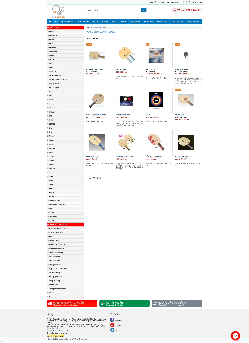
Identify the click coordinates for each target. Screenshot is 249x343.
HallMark (52, 100)
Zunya (51, 212)
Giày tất (114, 22)
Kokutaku (52, 112)
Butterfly (52, 48)
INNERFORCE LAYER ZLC (126, 157)
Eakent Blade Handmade (58, 80)
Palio (51, 144)
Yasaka (52, 184)
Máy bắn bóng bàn (56, 232)
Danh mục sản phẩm (58, 224)
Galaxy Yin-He (54, 84)
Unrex (51, 208)
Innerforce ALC (92, 157)
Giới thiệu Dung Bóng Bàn (159, 2)
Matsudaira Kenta (123, 115)
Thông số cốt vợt (177, 22)
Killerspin (52, 108)
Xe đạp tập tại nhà (55, 277)
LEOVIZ (52, 124)
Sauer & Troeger (55, 273)
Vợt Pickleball (54, 285)
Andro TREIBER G (182, 157)
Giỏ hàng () (175, 2)
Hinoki (51, 164)
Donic (51, 68)
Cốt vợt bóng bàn (83, 22)
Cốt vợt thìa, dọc (55, 265)
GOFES (51, 120)
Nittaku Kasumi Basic (94, 69)
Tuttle (51, 176)
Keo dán (95, 22)
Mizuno (51, 136)
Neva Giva (53, 297)
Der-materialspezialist (57, 204)
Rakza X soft (151, 69)
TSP (50, 172)
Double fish (53, 72)
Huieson (52, 168)
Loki (50, 132)
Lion (50, 128)
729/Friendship (54, 200)
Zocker (51, 221)
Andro (51, 39)
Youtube (118, 325)
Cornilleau (53, 52)
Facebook (118, 320)
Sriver (148, 115)
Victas (51, 196)
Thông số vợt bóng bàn (57, 289)
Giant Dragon (54, 88)
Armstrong (53, 35)
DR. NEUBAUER (55, 76)
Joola (51, 104)
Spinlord (52, 148)
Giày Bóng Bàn (54, 257)
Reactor (52, 188)
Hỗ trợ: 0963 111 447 (189, 9)
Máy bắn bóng (148, 22)
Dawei (51, 60)
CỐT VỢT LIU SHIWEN (155, 157)
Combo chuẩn (54, 241)
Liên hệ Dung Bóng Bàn (193, 2)
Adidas (51, 31)
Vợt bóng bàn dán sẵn (57, 245)
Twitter (117, 330)
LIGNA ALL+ (180, 115)
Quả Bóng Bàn (54, 261)
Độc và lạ (52, 236)
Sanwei (51, 156)
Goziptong (53, 217)
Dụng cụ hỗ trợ (54, 281)
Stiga (51, 152)
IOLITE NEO (121, 69)
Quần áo (105, 22)
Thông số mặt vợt (193, 22)
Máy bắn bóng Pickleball (58, 269)
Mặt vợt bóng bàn (67, 22)
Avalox (51, 44)
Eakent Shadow (181, 69)
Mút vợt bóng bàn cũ (56, 249)
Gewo (51, 92)
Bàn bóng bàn (135, 22)
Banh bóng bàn (162, 22)
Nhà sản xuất (55, 27)
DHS (51, 64)
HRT (50, 96)
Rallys (51, 192)
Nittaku (51, 140)
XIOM (51, 180)
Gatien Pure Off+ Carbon (96, 115)
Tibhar (51, 160)
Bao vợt (123, 22)
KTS (50, 116)
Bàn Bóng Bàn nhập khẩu (58, 228)
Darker (51, 56)
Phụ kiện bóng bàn (56, 293)
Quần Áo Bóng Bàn (56, 253)
